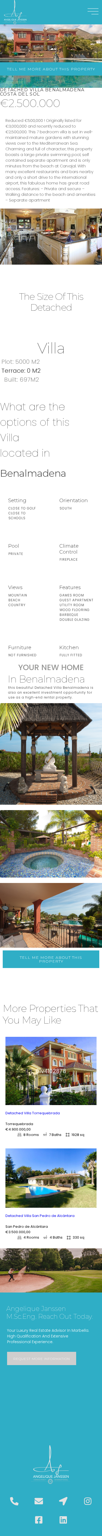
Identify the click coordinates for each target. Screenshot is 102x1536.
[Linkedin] (63, 1520)
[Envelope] (38, 1501)
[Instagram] (88, 1501)
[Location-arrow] (63, 1501)
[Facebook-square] (38, 1520)
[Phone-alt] (14, 1501)
